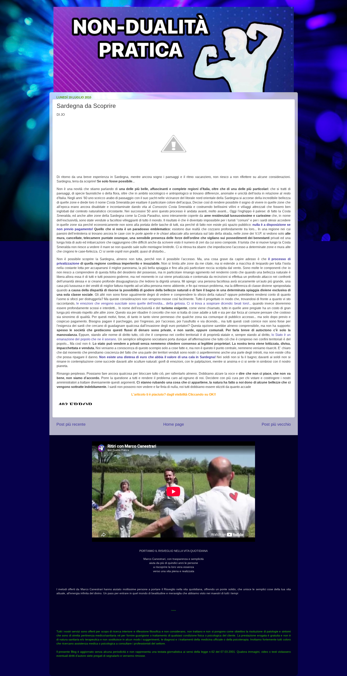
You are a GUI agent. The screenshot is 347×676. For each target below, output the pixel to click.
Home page (173, 424)
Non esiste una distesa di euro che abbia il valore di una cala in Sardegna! (157, 357)
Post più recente (71, 424)
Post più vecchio (276, 424)
